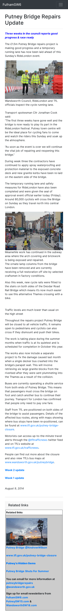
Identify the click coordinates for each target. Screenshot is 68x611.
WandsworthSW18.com (21, 605)
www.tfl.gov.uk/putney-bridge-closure (31, 555)
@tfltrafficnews (37, 439)
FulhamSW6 (12, 5)
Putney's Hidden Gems (20, 563)
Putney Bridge (15, 547)
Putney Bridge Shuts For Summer (27, 571)
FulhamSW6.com (17, 597)
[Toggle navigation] (60, 4)
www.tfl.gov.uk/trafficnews (21, 447)
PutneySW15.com (17, 601)
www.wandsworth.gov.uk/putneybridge (29, 462)
